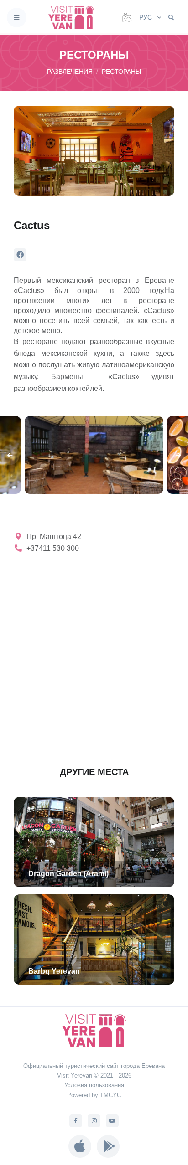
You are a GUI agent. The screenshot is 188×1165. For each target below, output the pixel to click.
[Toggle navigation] (16, 17)
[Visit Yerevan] (73, 17)
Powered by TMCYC (94, 1095)
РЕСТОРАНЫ (121, 71)
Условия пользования (94, 1085)
